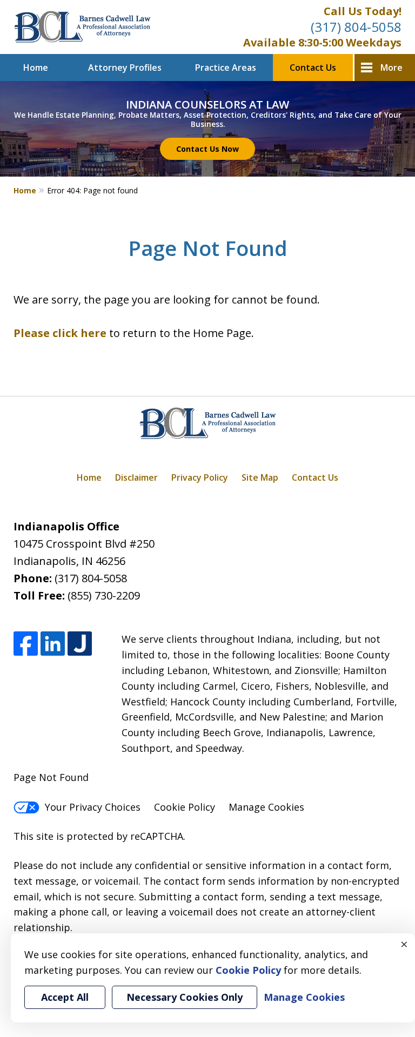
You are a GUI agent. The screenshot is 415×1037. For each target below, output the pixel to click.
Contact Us (313, 67)
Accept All (65, 997)
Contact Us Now (207, 149)
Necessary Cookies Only (184, 997)
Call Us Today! (362, 11)
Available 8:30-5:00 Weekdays (322, 42)
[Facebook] (26, 643)
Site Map (260, 477)
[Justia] (80, 643)
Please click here (60, 333)
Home (35, 67)
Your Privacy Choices (92, 806)
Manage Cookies (266, 806)
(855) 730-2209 (104, 595)
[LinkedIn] (53, 643)
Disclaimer (136, 477)
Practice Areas (225, 67)
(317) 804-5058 (356, 27)
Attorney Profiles (125, 67)
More (391, 67)
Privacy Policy (199, 477)
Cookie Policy (184, 806)
